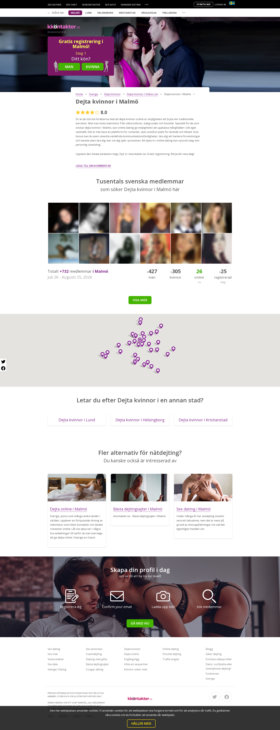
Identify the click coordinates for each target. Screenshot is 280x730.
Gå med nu (140, 623)
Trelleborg (169, 12)
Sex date (110, 4)
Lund (88, 12)
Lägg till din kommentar (93, 166)
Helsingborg (105, 12)
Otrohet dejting (172, 654)
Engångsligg (131, 659)
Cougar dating (94, 669)
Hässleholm (148, 12)
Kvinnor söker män (135, 669)
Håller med (141, 723)
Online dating (171, 649)
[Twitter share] (3, 362)
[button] (155, 332)
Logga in (220, 4)
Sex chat (71, 4)
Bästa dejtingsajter (97, 664)
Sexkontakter (91, 4)
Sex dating (54, 4)
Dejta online (131, 654)
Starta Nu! (203, 4)
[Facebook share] (3, 368)
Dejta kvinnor (132, 649)
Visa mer (140, 300)
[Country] (232, 3)
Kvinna (92, 66)
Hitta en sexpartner (136, 664)
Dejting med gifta (96, 659)
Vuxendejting (94, 654)
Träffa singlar (171, 659)
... (147, 4)
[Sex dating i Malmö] (203, 487)
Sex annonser (94, 649)
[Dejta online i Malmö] (76, 487)
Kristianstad (127, 12)
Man (69, 66)
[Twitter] (215, 697)
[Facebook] (227, 697)
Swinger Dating (131, 4)
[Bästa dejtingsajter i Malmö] (140, 487)
